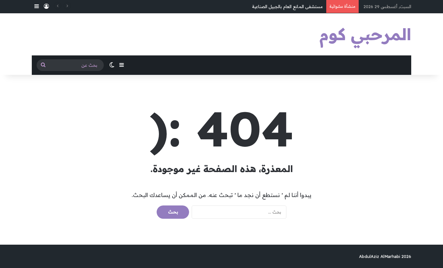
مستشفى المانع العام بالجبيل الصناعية (287, 6)
